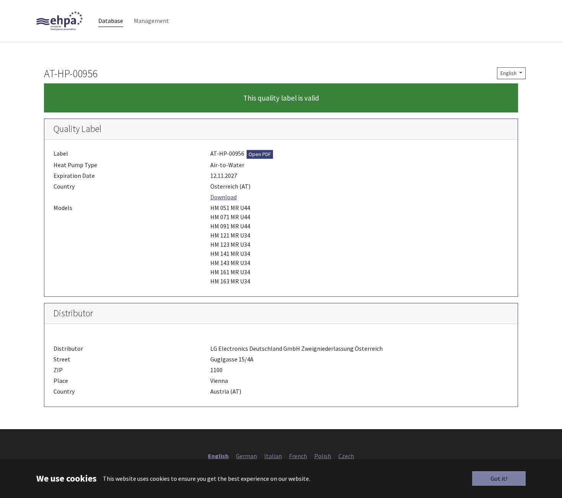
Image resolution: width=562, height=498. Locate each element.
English (509, 73)
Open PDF (260, 154)
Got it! (499, 478)
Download (223, 197)
